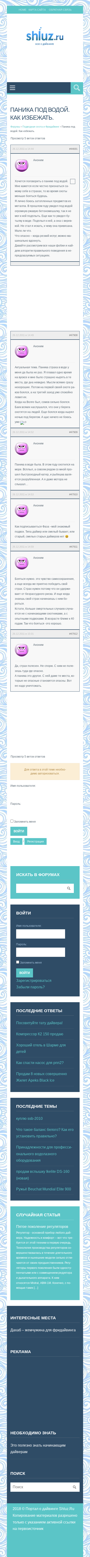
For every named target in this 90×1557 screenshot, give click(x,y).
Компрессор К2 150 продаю (39, 1034)
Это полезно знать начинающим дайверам (38, 1448)
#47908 (73, 335)
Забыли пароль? (30, 987)
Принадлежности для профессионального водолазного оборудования (44, 1153)
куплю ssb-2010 (29, 1118)
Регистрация (35, 841)
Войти (19, 831)
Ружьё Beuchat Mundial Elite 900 (43, 1189)
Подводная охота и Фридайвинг (40, 126)
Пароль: (15, 803)
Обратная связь (60, 9)
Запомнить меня (25, 821)
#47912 (73, 633)
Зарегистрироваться (33, 981)
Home (22, 9)
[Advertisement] (50, 65)
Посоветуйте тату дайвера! (39, 1023)
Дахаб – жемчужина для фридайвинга (43, 1330)
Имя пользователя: (23, 785)
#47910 (73, 494)
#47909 (73, 432)
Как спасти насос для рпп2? (40, 1063)
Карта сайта (37, 9)
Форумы (15, 126)
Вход (16, 841)
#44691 (73, 148)
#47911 (73, 546)
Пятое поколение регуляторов (42, 1227)
